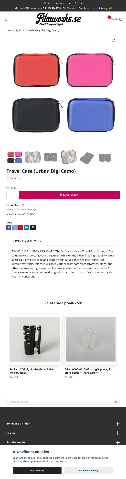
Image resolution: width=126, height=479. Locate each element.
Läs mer (11, 433)
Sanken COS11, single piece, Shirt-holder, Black (32, 371)
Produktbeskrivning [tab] (27, 240)
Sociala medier (16, 442)
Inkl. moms (62, 3)
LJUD (18, 30)
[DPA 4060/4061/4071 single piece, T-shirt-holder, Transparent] (91, 339)
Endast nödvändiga (88, 470)
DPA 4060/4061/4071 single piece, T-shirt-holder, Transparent (88, 371)
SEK (77, 3)
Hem (8, 30)
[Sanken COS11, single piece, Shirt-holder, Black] (35, 339)
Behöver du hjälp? (18, 423)
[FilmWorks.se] (58, 19)
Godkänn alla (37, 470)
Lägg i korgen (71, 195)
